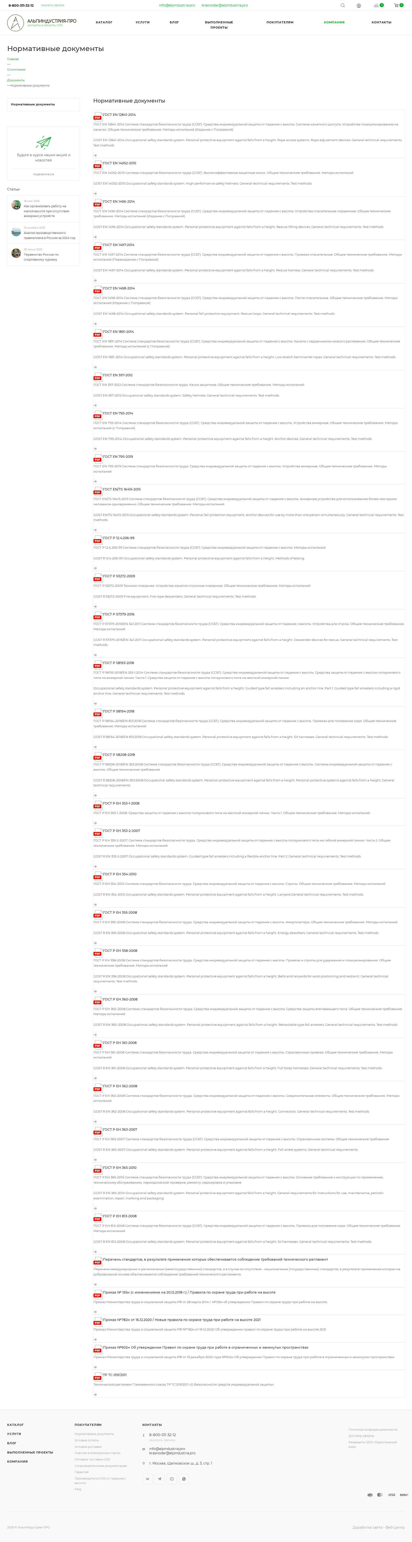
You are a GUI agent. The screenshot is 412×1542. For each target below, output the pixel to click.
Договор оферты (361, 1436)
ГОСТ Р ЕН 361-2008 (120, 1043)
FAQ (78, 1489)
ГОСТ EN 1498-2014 (119, 288)
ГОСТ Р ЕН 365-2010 (119, 1168)
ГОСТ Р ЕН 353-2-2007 (121, 831)
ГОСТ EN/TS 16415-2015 (122, 489)
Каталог (15, 1425)
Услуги (14, 1434)
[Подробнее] (95, 155)
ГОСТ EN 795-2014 (118, 413)
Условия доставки (88, 1447)
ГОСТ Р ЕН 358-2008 (120, 951)
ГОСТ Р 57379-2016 (118, 614)
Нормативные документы (94, 1434)
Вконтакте (147, 1479)
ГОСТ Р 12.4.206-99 (118, 538)
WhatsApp (184, 1479)
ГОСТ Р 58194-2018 (118, 711)
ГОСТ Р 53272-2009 (119, 576)
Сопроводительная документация (101, 1466)
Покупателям (88, 1425)
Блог (11, 1443)
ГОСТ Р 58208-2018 (119, 755)
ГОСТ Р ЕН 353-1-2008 (121, 803)
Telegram (159, 1479)
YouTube (172, 1479)
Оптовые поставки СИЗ (92, 1459)
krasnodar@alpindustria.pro (225, 5)
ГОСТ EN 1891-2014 (118, 332)
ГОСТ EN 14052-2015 (119, 163)
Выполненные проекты (30, 1452)
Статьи (13, 189)
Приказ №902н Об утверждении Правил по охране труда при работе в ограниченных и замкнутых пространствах (206, 1347)
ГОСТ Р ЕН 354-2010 (119, 874)
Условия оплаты (87, 1440)
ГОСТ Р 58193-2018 (118, 663)
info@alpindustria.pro (177, 5)
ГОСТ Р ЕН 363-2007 (120, 1129)
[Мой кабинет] (359, 5)
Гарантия (81, 1472)
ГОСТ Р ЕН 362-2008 (120, 1086)
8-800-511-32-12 (21, 5)
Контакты (152, 1425)
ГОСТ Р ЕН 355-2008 (120, 912)
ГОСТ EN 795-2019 (118, 456)
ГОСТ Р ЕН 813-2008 (120, 1216)
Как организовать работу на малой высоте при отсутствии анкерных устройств (46, 211)
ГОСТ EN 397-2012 (118, 375)
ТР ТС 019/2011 (115, 1375)
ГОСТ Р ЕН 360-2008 (120, 999)
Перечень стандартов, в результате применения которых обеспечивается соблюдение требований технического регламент (215, 1259)
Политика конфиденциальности (373, 1429)
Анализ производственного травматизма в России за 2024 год (49, 235)
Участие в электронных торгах (97, 1453)
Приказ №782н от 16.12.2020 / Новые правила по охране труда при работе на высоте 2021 (182, 1320)
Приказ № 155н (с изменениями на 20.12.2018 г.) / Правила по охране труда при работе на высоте (189, 1292)
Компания (17, 1461)
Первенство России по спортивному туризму (41, 257)
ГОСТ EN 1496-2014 (119, 201)
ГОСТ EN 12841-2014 (119, 115)
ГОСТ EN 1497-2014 (118, 245)
